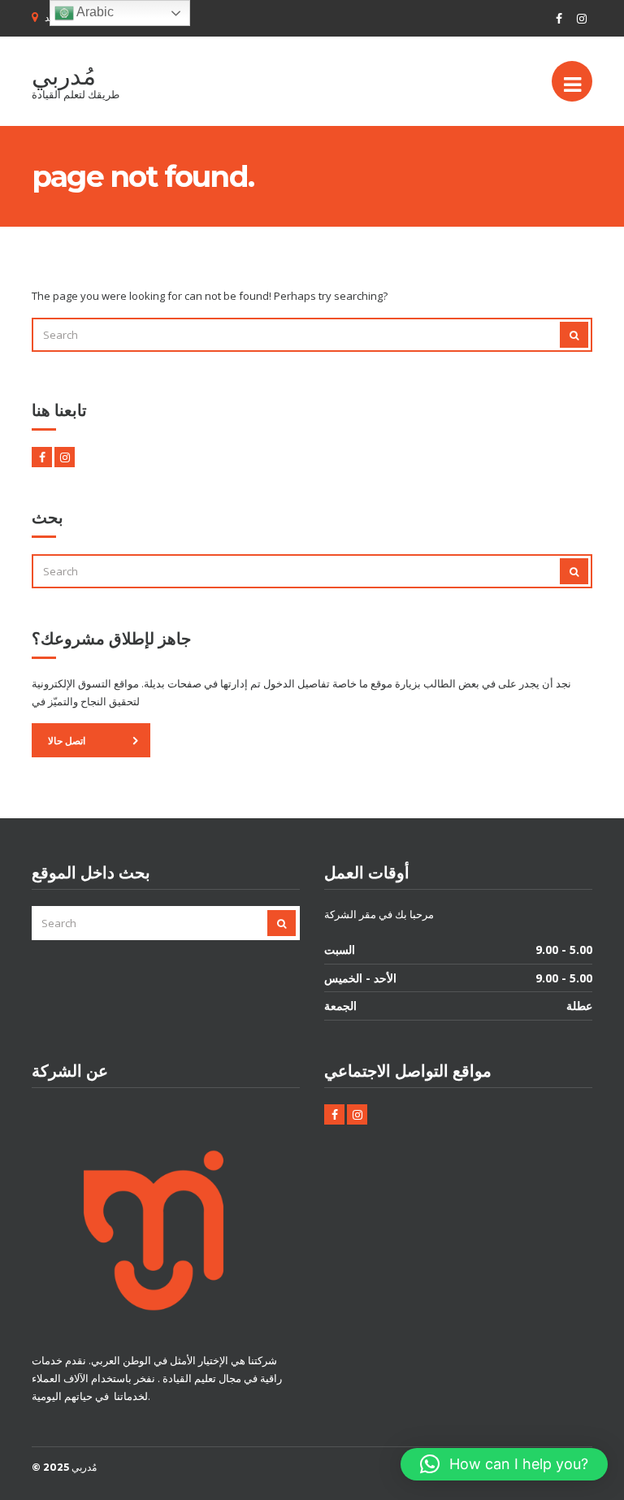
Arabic (94, 12)
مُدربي (64, 76)
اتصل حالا (66, 741)
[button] (504, 1464)
